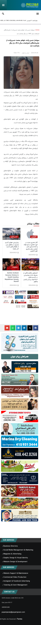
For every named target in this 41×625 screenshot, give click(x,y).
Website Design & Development (15, 561)
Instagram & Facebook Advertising (16, 581)
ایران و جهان (25, 53)
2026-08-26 (32, 255)
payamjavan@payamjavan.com (13, 612)
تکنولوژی (33, 237)
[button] (35, 327)
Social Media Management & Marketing (18, 550)
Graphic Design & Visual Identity (15, 557)
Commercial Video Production (14, 577)
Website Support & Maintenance (15, 573)
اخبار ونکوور (14, 237)
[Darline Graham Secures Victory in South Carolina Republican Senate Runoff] (11, 264)
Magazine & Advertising (12, 553)
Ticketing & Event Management (15, 585)
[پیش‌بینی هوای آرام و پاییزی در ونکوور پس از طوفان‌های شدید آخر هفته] (11, 234)
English (15, 267)
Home (37, 30)
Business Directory (10, 546)
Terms (19, 619)
